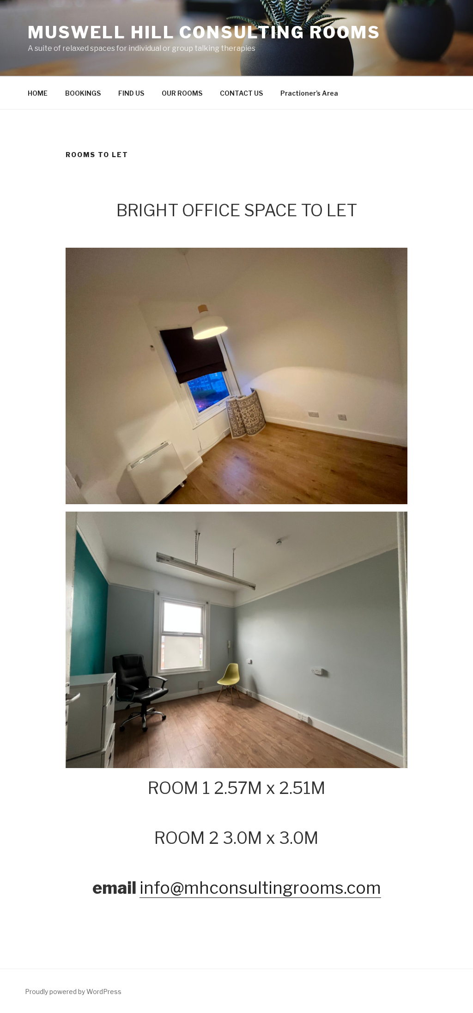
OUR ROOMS (182, 93)
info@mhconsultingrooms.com (260, 888)
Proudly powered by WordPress (73, 991)
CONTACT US (241, 93)
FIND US (131, 93)
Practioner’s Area (309, 93)
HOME (38, 93)
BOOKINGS (83, 93)
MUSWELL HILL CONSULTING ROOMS (204, 32)
